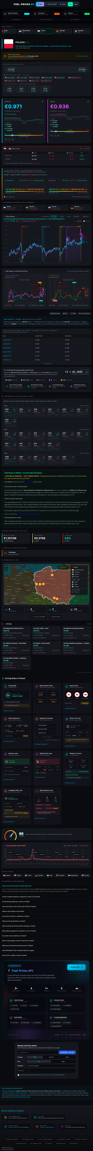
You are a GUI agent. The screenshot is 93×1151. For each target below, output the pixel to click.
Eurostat (10, 1118)
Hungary (48, 77)
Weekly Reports (13, 1139)
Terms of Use (37, 1143)
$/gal (76, 4)
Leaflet (75, 604)
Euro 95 (51, 1057)
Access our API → (24, 332)
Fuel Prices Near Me (46, 1139)
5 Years (61, 216)
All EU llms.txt (33, 514)
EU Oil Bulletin (28, 482)
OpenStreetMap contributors (83, 604)
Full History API (85, 313)
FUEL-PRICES (24, 4)
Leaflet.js (42, 1127)
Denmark (11, 81)
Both (35, 1057)
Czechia (60, 77)
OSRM (66, 1127)
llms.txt (19, 514)
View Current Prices (83, 56)
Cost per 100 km (82, 1139)
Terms (51, 1074)
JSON (74, 313)
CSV (66, 313)
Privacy (49, 1143)
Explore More (85, 845)
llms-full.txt (26, 514)
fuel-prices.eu (9, 1147)
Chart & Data (56, 313)
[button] (88, 573)
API (79, 507)
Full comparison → (36, 163)
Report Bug (62, 1143)
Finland (23, 81)
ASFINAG (10, 1127)
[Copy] (6, 139)
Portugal (47, 81)
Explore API (76, 967)
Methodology (22, 1143)
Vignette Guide (56, 616)
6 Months (76, 216)
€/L (70, 4)
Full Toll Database (39, 616)
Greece (35, 81)
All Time (54, 216)
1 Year (68, 216)
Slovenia (35, 77)
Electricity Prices (65, 1139)
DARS (15, 1127)
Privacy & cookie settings (7, 1149)
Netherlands (75, 77)
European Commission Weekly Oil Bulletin (14, 1093)
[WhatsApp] (9, 139)
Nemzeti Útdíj (20, 1127)
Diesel (67, 1057)
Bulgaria (10, 77)
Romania (23, 77)
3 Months (85, 216)
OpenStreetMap (50, 1127)
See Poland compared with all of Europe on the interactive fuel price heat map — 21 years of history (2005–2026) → (34, 219)
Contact (74, 1143)
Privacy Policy (45, 1074)
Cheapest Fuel (29, 1139)
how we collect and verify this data (19, 1097)
